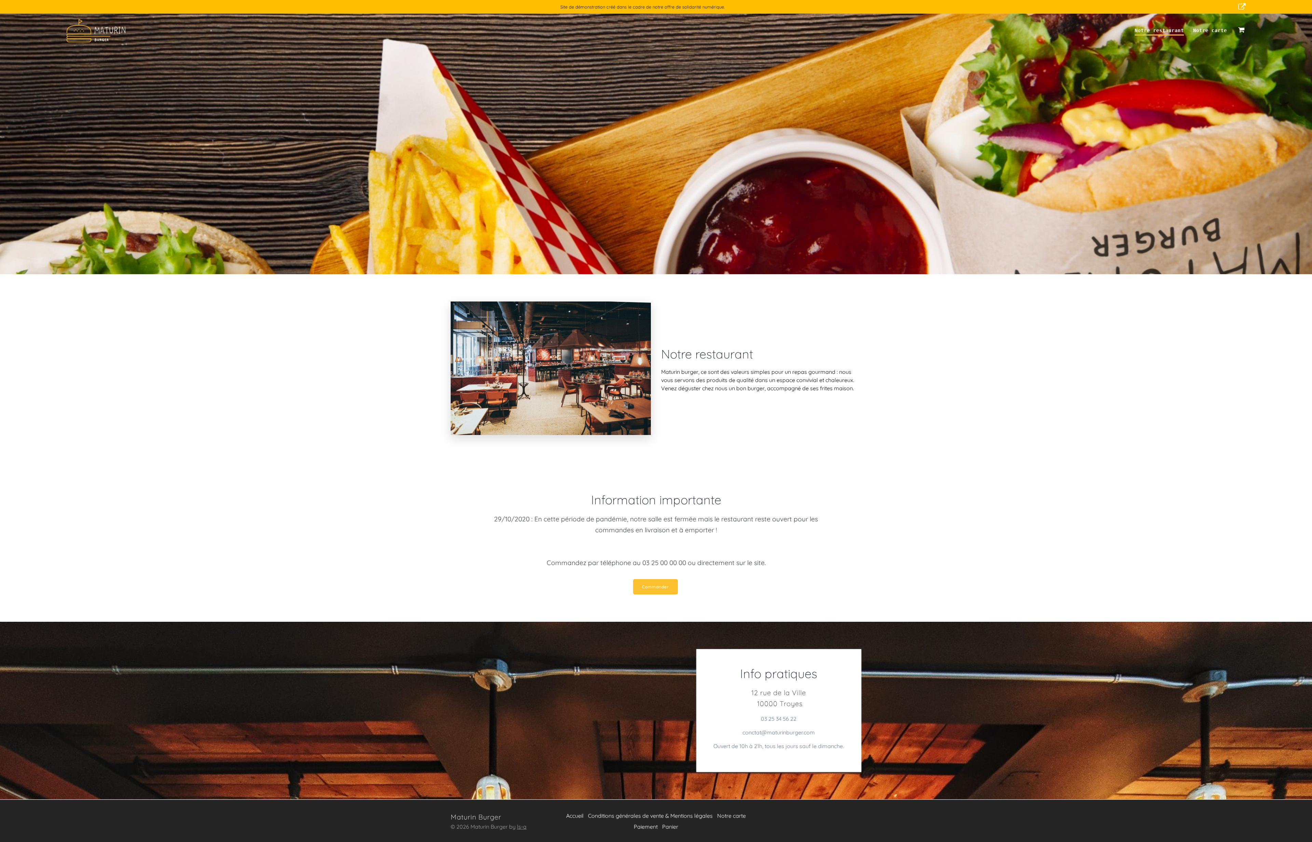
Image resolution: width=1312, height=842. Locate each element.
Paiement (646, 826)
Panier (670, 826)
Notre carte (1210, 30)
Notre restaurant (1159, 30)
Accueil (575, 815)
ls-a (522, 826)
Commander (655, 586)
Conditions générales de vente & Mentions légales (650, 815)
